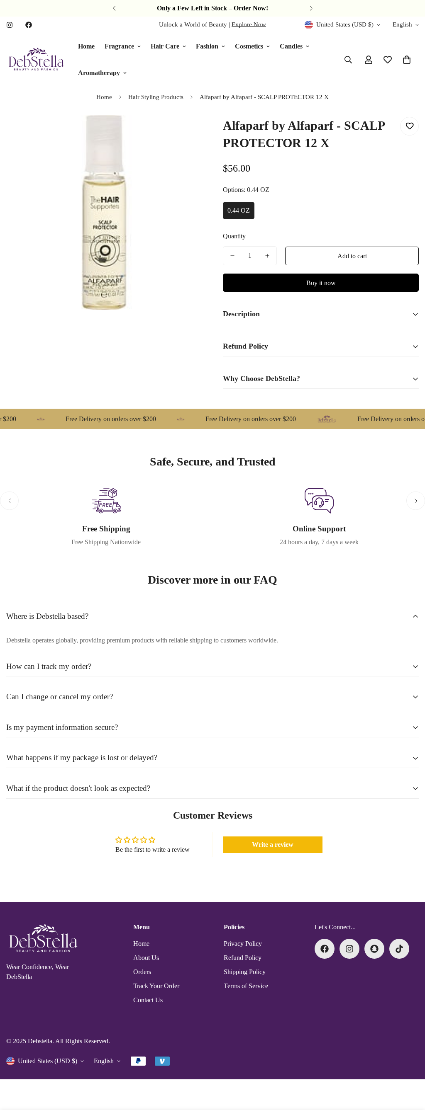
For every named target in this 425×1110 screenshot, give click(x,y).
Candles (291, 46)
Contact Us (148, 999)
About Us (146, 957)
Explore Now (249, 24)
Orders (142, 971)
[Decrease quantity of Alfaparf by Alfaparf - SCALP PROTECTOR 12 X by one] (232, 256)
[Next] (311, 8)
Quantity (234, 236)
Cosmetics (249, 46)
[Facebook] (28, 25)
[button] (406, 59)
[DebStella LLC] (36, 59)
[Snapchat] (374, 949)
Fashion (207, 46)
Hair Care (165, 46)
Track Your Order (156, 985)
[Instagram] (9, 25)
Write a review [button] (272, 844)
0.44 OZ (238, 210)
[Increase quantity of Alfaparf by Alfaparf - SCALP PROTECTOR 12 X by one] (267, 256)
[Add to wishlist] (409, 126)
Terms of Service (246, 985)
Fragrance (119, 46)
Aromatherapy (99, 72)
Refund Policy (242, 957)
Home (86, 46)
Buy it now (321, 282)
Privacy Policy (243, 943)
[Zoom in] (184, 132)
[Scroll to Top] (408, 1064)
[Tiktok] (399, 949)
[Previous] (114, 8)
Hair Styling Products (155, 97)
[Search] (348, 60)
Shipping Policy (245, 971)
